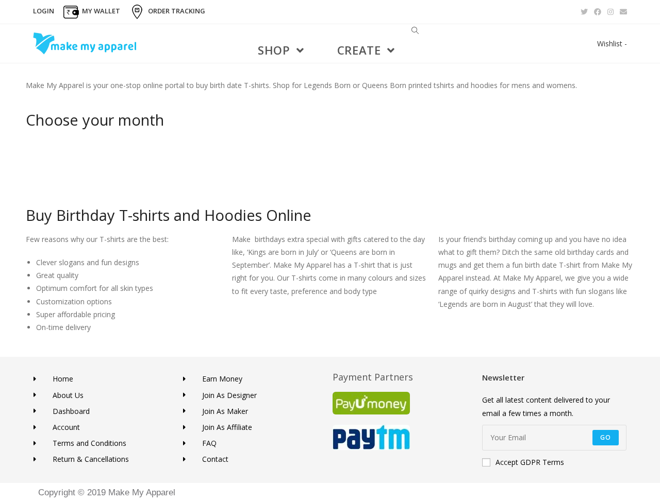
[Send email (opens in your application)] (622, 12)
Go (605, 437)
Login (43, 10)
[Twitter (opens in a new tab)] (584, 12)
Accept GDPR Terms (530, 462)
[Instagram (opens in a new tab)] (610, 12)
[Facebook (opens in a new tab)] (597, 12)
